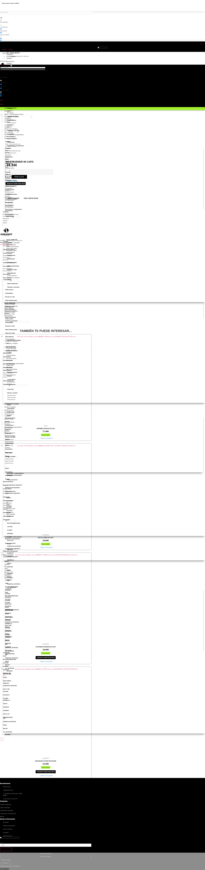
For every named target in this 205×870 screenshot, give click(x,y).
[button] (12, 181)
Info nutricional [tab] (31, 198)
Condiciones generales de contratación (10, 866)
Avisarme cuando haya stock (16, 183)
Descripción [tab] (13, 198)
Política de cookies (5, 859)
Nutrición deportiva (12, 44)
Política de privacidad (45, 856)
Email (1, 842)
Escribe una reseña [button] (5, 244)
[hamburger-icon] (201, 44)
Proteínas (9, 47)
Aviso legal (5, 863)
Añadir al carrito (19, 176)
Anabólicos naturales (12, 75)
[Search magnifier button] (1, 18)
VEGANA (9, 58)
